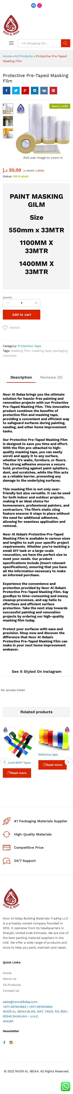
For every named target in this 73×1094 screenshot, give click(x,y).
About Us (9, 979)
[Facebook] (4, 1042)
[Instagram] (11, 1042)
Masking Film (20, 351)
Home (7, 56)
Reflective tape (48, 754)
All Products (24, 56)
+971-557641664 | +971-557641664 (28, 1007)
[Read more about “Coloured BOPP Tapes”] (10, 756)
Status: (7, 176)
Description (21, 377)
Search (65, 43)
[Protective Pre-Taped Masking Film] (6, 90)
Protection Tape (29, 346)
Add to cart (21, 314)
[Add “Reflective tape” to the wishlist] (63, 748)
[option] (18, 757)
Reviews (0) (51, 377)
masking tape (41, 351)
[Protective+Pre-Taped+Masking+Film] (16, 90)
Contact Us (11, 990)
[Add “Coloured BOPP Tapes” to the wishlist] (27, 756)
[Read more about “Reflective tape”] (45, 748)
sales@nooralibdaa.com (20, 1002)
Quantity (7, 297)
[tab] (21, 379)
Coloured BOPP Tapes (17, 762)
